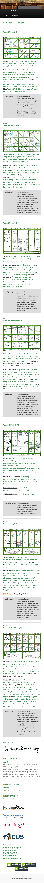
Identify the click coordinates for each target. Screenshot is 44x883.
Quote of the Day (12, 784)
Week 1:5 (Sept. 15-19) (11, 425)
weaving (27, 617)
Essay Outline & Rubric (11, 72)
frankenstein (21, 507)
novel (23, 202)
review (19, 206)
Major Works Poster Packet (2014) (21, 564)
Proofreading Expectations (21, 91)
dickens (29, 505)
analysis (24, 99)
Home (6, 11)
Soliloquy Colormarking (21, 697)
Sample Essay (20, 77)
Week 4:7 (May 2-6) (10, 32)
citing (25, 101)
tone (18, 115)
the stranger (25, 730)
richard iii (25, 726)
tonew (19, 310)
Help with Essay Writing (18, 79)
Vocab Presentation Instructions (27, 384)
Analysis (29, 11)
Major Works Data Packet (12, 259)
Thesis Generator (18, 75)
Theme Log (31, 84)
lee (35, 105)
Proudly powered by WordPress (22, 878)
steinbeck (20, 513)
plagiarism (34, 202)
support (27, 111)
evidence (19, 105)
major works (21, 107)
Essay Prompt (31, 70)
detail (18, 103)
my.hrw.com (35, 479)
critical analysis (33, 101)
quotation (32, 204)
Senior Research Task (28, 66)
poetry (22, 204)
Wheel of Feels (13, 89)
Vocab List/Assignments (30, 87)
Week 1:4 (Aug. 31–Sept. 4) (12, 847)
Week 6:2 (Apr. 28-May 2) (12, 628)
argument (31, 99)
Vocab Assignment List (25, 279)
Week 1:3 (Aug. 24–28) (10, 850)
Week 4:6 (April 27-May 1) (12, 321)
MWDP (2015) (18, 64)
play (18, 204)
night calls (35, 509)
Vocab (31, 488)
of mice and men (22, 511)
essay (33, 103)
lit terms (27, 200)
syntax (33, 111)
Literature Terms (24, 89)
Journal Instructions (20, 82)
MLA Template (21, 70)
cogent (5, 762)
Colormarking (23, 177)
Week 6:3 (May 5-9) (10, 524)
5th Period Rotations (17, 11)
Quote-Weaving (27, 588)
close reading (25, 196)
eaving (29, 103)
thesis (29, 210)
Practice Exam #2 (17, 560)
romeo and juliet (28, 109)
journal (31, 105)
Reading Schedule (15, 154)
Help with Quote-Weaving (26, 173)
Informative (26, 97)
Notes (24, 84)
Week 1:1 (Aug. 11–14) (10, 855)
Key (22, 562)
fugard (27, 507)
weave (36, 212)
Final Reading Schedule (17, 256)
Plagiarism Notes (14, 66)
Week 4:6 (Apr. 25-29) (11, 125)
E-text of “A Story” (25, 481)
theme (25, 210)
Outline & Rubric (25, 583)
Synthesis (15, 15)
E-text (13, 77)
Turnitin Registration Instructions (24, 706)
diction (23, 103)
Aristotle (6, 787)
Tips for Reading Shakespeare (24, 699)
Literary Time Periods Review (23, 159)
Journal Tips (20, 162)
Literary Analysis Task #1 (21, 479)
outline (28, 107)
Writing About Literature (19, 170)
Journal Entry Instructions (22, 277)
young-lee (31, 513)
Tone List (13, 671)
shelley (30, 511)
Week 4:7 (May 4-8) (10, 223)
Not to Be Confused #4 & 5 (12, 858)
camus (30, 194)
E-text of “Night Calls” (11, 481)
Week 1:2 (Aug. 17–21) (10, 853)
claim (18, 196)
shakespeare (20, 111)
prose (27, 204)
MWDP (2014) (27, 64)
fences (24, 607)
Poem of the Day (11, 796)
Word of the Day (12, 759)
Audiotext (10, 490)
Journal (19, 463)
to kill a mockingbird (30, 113)
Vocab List (13, 573)
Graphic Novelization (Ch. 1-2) (25, 490)
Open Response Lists (18, 157)
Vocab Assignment (24, 468)
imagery (25, 105)
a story (24, 505)
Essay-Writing (16, 588)
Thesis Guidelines (25, 168)
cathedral (20, 101)
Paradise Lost (29, 470)
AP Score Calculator (16, 61)
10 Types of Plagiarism (23, 284)
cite (33, 194)
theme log (20, 113)
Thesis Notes (24, 72)
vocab (22, 115)
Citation (6, 15)
